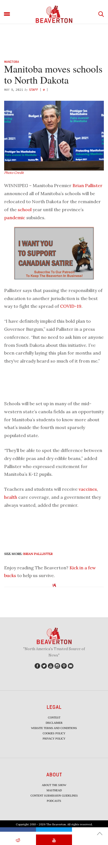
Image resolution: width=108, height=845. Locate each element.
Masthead (54, 790)
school (25, 209)
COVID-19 (70, 306)
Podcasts (54, 800)
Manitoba (11, 61)
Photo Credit (14, 172)
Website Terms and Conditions (54, 728)
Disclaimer (54, 722)
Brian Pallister (87, 185)
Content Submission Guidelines (54, 795)
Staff (33, 89)
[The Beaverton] (54, 14)
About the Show (54, 785)
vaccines (88, 489)
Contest (54, 717)
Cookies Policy (54, 733)
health (10, 497)
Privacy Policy (54, 738)
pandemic (14, 217)
